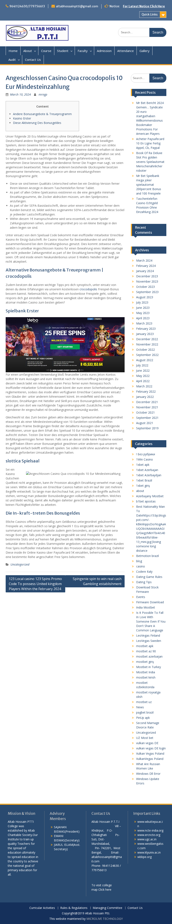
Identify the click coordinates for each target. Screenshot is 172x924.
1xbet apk (142, 465)
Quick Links (150, 14)
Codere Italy (144, 572)
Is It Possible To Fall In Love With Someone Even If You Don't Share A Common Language (150, 621)
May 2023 (143, 313)
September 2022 (147, 355)
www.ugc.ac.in (146, 839)
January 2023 (145, 334)
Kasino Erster (22, 118)
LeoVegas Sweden (148, 641)
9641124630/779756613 (27, 6)
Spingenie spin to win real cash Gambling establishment (97, 581)
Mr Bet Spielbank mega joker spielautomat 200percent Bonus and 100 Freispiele (148, 184)
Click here (104, 890)
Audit (12, 59)
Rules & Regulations (73, 908)
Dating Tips (144, 582)
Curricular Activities (42, 908)
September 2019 (147, 428)
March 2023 (144, 323)
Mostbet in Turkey (148, 667)
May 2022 (143, 376)
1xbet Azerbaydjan (148, 475)
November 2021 (147, 407)
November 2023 (147, 281)
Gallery (144, 51)
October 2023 (145, 287)
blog (139, 561)
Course (46, 51)
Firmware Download (150, 602)
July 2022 (142, 365)
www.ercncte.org (148, 835)
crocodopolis (88, 289)
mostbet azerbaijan (149, 656)
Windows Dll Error (148, 774)
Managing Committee (107, 908)
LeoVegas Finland (148, 635)
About (27, 51)
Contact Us (33, 59)
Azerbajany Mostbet (150, 496)
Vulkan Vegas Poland (150, 753)
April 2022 (143, 381)
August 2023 (144, 297)
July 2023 (142, 302)
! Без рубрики (145, 454)
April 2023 (143, 318)
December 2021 (147, 402)
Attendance (125, 51)
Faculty (83, 51)
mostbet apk (144, 646)
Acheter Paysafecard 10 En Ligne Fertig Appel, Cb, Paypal (150, 143)
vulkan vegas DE (147, 743)
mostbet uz (144, 702)
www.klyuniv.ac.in (149, 852)
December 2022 (147, 339)
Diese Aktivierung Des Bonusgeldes (37, 123)
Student (62, 51)
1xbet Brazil (144, 480)
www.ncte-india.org (150, 830)
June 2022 (143, 370)
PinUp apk (143, 718)
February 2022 (146, 391)
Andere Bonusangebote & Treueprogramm (42, 114)
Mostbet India (145, 672)
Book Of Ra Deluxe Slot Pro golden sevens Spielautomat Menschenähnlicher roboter (150, 162)
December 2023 (147, 276)
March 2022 (144, 386)
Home (13, 51)
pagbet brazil (145, 712)
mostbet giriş (145, 662)
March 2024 (144, 260)
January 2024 (145, 271)
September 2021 (147, 418)
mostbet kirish (145, 677)
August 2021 (144, 423)
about (140, 491)
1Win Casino (144, 459)
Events (140, 597)
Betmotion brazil (147, 556)
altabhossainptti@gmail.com (77, 6)
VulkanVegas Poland (149, 759)
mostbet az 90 (146, 651)
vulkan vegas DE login (151, 748)
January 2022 (145, 397)
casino (140, 566)
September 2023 (147, 292)
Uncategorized (19, 564)
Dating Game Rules (149, 577)
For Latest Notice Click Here (144, 6)
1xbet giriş (143, 486)
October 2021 (145, 412)
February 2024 (146, 266)
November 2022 (147, 344)
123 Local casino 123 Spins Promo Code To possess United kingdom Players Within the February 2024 (35, 583)
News (140, 707)
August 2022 (144, 360)
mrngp (43, 94)
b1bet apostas (146, 501)
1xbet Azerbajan (147, 470)
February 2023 (146, 329)
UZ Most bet (144, 738)
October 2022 (145, 350)
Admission (104, 51)
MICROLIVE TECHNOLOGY (104, 919)
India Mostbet (145, 607)
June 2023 (143, 308)
